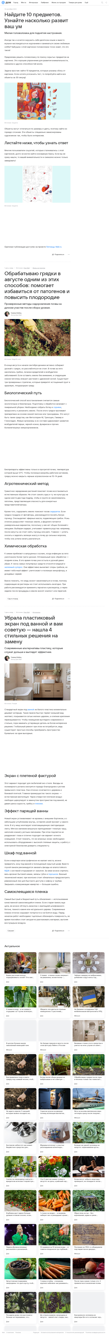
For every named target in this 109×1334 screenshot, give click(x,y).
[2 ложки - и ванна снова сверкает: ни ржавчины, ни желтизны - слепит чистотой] (54, 968)
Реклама (18, 1332)
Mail (3, 1332)
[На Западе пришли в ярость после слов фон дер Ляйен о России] (54, 1036)
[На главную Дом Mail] (8, 2)
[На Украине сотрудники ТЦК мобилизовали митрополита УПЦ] (89, 1002)
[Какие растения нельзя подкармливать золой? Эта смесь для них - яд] (20, 968)
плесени (39, 803)
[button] (37, 101)
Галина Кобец (16, 313)
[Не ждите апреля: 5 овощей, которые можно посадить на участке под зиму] (20, 1104)
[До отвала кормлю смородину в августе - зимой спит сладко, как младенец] (54, 1308)
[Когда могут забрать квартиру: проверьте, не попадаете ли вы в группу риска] (89, 1172)
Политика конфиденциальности (95, 1332)
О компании (10, 1332)
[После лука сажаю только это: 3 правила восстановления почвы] (89, 1274)
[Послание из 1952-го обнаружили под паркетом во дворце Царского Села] (89, 1240)
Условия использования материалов (52, 1332)
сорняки (57, 407)
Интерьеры (36, 612)
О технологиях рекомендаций (74, 1332)
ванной (31, 709)
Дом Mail (27, 268)
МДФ (6, 871)
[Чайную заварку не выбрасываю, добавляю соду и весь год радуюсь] (89, 968)
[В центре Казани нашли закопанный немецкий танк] (20, 1036)
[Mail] (3, 2)
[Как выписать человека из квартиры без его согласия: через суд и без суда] (89, 1308)
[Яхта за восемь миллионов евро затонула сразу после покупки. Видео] (89, 1104)
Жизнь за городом (39, 268)
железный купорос (13, 567)
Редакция (36, 1332)
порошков (53, 874)
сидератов (55, 511)
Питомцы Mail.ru (54, 247)
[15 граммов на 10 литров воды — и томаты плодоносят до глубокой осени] (54, 1240)
